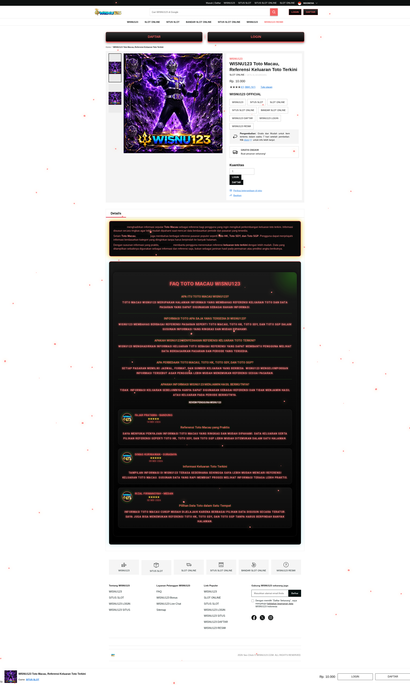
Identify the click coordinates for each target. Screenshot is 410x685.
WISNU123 (229, 3)
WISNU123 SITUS (119, 609)
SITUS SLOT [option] (256, 102)
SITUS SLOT (244, 3)
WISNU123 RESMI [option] (241, 126)
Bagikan (237, 195)
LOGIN (256, 36)
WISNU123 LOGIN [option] (268, 118)
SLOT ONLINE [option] (277, 102)
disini (246, 140)
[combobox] (214, 12)
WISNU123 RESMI (286, 570)
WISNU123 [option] (237, 102)
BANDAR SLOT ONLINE (253, 570)
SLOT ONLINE (287, 3)
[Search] (274, 12)
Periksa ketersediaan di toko (247, 190)
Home (108, 47)
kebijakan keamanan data (280, 603)
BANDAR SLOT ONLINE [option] (273, 110)
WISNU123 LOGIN (119, 603)
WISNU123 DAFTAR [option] (242, 118)
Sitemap (161, 609)
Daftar (310, 12)
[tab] (116, 213)
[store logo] (108, 12)
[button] (115, 67)
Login (295, 12)
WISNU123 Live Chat (168, 603)
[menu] (205, 22)
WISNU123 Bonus (166, 597)
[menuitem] (132, 22)
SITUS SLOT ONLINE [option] (243, 110)
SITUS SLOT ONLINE (265, 3)
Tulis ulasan (266, 87)
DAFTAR (154, 36)
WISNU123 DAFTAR (216, 622)
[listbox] (264, 114)
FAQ (159, 591)
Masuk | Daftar (213, 3)
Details (116, 213)
